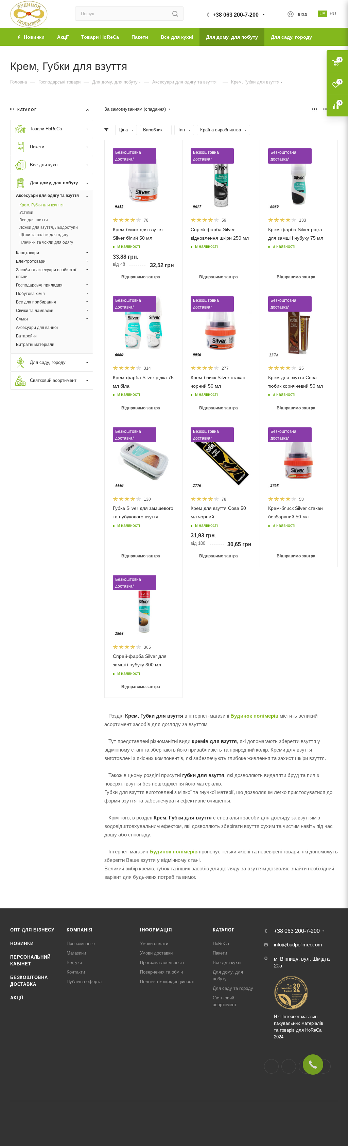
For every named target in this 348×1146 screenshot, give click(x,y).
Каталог (223, 929)
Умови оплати (154, 943)
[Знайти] (175, 13)
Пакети (220, 953)
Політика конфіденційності (167, 981)
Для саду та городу (233, 988)
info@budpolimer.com (298, 944)
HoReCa (221, 943)
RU (333, 13)
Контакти (76, 972)
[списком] (325, 109)
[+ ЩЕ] (328, 37)
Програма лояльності (162, 962)
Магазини (76, 953)
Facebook (271, 1066)
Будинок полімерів (254, 716)
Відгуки (74, 962)
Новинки (22, 943)
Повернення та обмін (161, 972)
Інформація (156, 929)
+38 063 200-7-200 (236, 15)
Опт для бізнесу (32, 929)
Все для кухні (227, 962)
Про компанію (81, 943)
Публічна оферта (84, 981)
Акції (16, 997)
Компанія (79, 929)
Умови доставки (156, 953)
